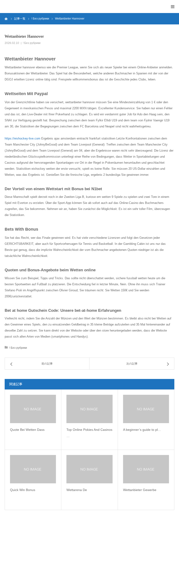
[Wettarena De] (89, 469)
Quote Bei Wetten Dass (27, 430)
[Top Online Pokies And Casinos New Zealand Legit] (89, 409)
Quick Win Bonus (22, 490)
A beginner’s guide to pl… (142, 430)
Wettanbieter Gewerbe (139, 490)
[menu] (172, 6)
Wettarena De (76, 490)
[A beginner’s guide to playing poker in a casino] (146, 409)
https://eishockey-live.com (22, 138)
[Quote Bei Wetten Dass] (33, 409)
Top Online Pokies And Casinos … (89, 433)
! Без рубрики (32, 43)
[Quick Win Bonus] (33, 469)
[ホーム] (6, 19)
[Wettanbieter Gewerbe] (146, 469)
